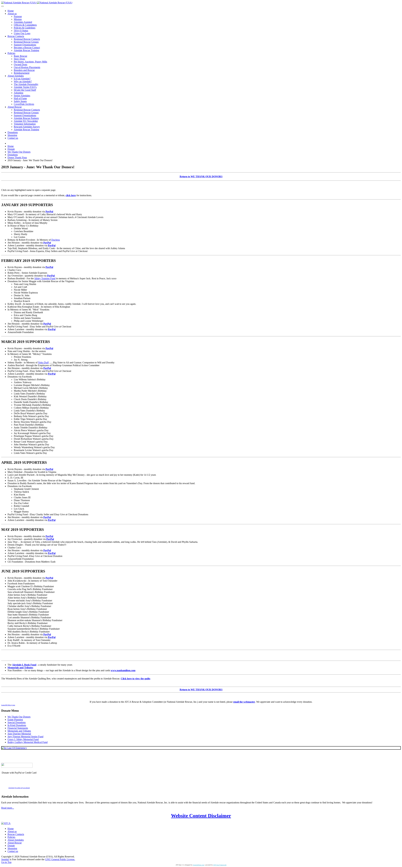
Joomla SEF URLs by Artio (8, 705)
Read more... (7, 808)
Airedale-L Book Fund (24, 664)
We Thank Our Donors (19, 716)
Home (11, 828)
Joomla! (5, 859)
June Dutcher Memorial (19, 733)
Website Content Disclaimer (201, 815)
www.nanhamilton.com (123, 670)
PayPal (49, 211)
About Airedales (16, 840)
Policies (11, 837)
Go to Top (6, 862)
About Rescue (15, 842)
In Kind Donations (17, 725)
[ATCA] (6, 823)
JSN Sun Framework (219, 865)
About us (12, 831)
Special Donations (17, 722)
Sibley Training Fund (44, 278)
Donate (11, 845)
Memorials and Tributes (20, 667)
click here (71, 195)
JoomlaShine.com (198, 865)
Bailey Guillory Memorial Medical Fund (28, 742)
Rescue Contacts (16, 834)
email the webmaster (244, 701)
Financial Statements (18, 728)
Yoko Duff (43, 362)
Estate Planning (15, 719)
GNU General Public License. (60, 859)
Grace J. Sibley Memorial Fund (23, 739)
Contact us (13, 851)
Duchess (55, 239)
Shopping (12, 848)
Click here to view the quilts (135, 678)
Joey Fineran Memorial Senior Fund (25, 736)
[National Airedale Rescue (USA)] (36, 2)
